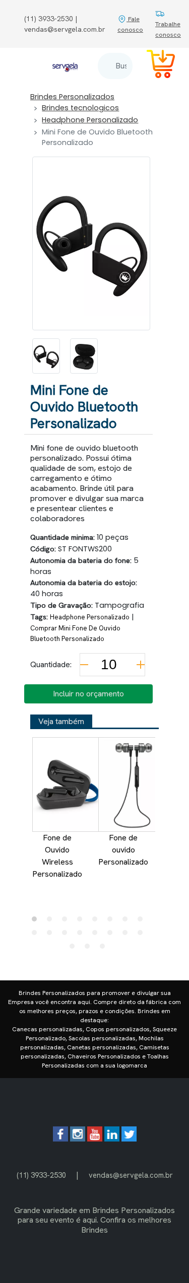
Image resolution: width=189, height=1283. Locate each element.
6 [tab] (112, 921)
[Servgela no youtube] (94, 1138)
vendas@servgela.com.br (131, 1175)
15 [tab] (127, 935)
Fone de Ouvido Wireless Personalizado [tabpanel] (57, 855)
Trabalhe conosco (168, 29)
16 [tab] (143, 935)
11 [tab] (67, 935)
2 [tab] (52, 921)
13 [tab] (97, 935)
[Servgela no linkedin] (111, 1138)
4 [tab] (82, 921)
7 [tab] (127, 921)
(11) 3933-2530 (41, 1175)
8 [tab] (143, 921)
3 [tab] (67, 921)
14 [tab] (112, 935)
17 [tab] (75, 949)
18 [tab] (90, 949)
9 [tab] (37, 935)
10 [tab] (52, 935)
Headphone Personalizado (90, 120)
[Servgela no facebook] (60, 1138)
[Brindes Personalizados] (65, 66)
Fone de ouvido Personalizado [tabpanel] (123, 849)
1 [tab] (37, 921)
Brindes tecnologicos (80, 108)
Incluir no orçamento (88, 693)
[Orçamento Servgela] (155, 66)
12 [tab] (82, 935)
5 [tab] (97, 921)
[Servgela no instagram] (77, 1138)
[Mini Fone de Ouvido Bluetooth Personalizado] (46, 356)
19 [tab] (105, 949)
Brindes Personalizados (72, 97)
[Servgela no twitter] (129, 1138)
